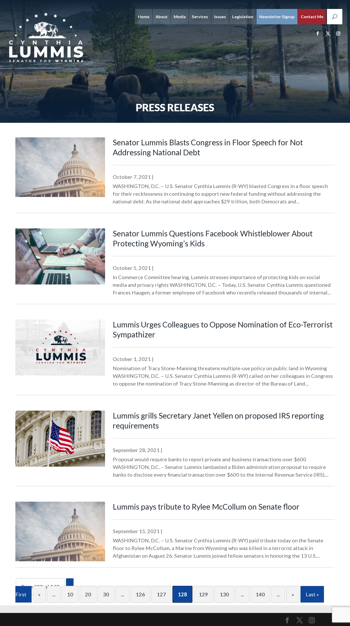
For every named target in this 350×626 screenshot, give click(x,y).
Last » (312, 594)
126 (140, 594)
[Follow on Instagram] (338, 33)
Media (180, 16)
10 (70, 594)
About (162, 16)
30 (106, 594)
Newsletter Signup (277, 16)
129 (203, 594)
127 (161, 594)
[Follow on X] (328, 33)
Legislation (242, 16)
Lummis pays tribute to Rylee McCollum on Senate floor (206, 506)
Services (200, 16)
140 (260, 594)
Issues (220, 16)
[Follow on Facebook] (318, 33)
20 (88, 594)
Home (143, 16)
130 (224, 594)
